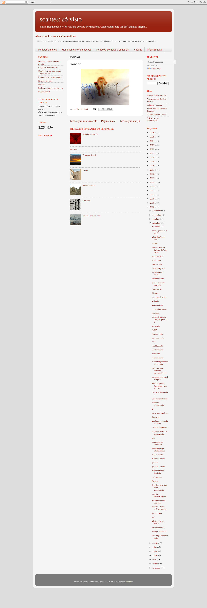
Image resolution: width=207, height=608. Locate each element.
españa (85, 170)
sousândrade (157, 264)
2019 (152, 161)
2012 (152, 190)
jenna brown (157, 513)
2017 (152, 169)
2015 (152, 178)
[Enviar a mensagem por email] (99, 109)
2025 (152, 136)
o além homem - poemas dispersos (157, 109)
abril (154, 559)
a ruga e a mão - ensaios (156, 95)
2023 (152, 145)
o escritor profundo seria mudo (160, 362)
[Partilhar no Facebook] (108, 109)
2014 (152, 182)
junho (155, 551)
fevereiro (156, 567)
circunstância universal (157, 443)
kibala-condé (157, 454)
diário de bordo (158, 458)
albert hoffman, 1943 (158, 238)
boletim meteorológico (159, 495)
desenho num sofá (90, 134)
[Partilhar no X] (105, 109)
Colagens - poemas (154, 104)
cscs (153, 437)
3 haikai (155, 293)
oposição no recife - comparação (160, 432)
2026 (152, 132)
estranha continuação (158, 403)
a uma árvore (157, 305)
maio (154, 555)
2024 (152, 141)
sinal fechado (157, 345)
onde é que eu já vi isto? (159, 231)
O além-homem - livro (156, 114)
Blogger (129, 581)
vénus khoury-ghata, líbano (158, 449)
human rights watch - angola (160, 378)
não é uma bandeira (160, 413)
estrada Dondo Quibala (158, 471)
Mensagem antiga (130, 121)
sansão (154, 243)
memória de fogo (159, 297)
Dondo (155, 481)
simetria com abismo (91, 215)
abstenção (156, 325)
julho (154, 547)
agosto (155, 543)
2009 (152, 202)
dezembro (156, 210)
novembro (157, 214)
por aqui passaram (159, 309)
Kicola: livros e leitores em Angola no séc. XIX (49, 72)
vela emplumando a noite (160, 536)
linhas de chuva (89, 185)
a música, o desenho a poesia (160, 422)
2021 (152, 153)
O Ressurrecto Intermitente (153, 119)
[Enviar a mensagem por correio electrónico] (94, 109)
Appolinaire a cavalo (157, 273)
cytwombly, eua (158, 268)
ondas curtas (157, 477)
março (155, 563)
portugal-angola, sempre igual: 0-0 (160, 319)
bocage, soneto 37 (159, 531)
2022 (152, 149)
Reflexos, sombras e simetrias (112, 49)
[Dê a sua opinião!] (102, 109)
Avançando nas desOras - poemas (157, 100)
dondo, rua (156, 260)
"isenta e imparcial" (160, 427)
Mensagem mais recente (83, 121)
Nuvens (138, 49)
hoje (153, 341)
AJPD (154, 329)
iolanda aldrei (157, 357)
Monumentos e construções (76, 49)
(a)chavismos (157, 349)
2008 (152, 207)
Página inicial (154, 49)
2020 (152, 157)
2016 (152, 174)
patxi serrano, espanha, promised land (159, 370)
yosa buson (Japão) (160, 398)
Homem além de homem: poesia (49, 62)
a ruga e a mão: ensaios (47, 67)
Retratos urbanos (47, 49)
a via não (155, 301)
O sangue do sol (89, 155)
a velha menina (158, 527)
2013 (152, 186)
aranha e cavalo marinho (158, 283)
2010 (152, 198)
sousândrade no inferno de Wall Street (159, 250)
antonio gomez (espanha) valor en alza (159, 386)
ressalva (73, 149)
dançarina (156, 417)
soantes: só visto (61, 19)
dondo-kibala (157, 256)
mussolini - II (157, 226)
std (153, 517)
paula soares (157, 289)
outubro (156, 218)
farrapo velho (157, 333)
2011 (152, 194)
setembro (156, 223)
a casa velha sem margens (158, 501)
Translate (156, 68)
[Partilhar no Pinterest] (111, 109)
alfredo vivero (158, 278)
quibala (155, 462)
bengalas (155, 313)
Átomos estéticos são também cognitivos (55, 36)
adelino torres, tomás (158, 522)
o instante (156, 353)
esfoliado (86, 200)
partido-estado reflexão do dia (159, 507)
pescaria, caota (158, 337)
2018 (152, 165)
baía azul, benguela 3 (160, 393)
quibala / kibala (158, 466)
